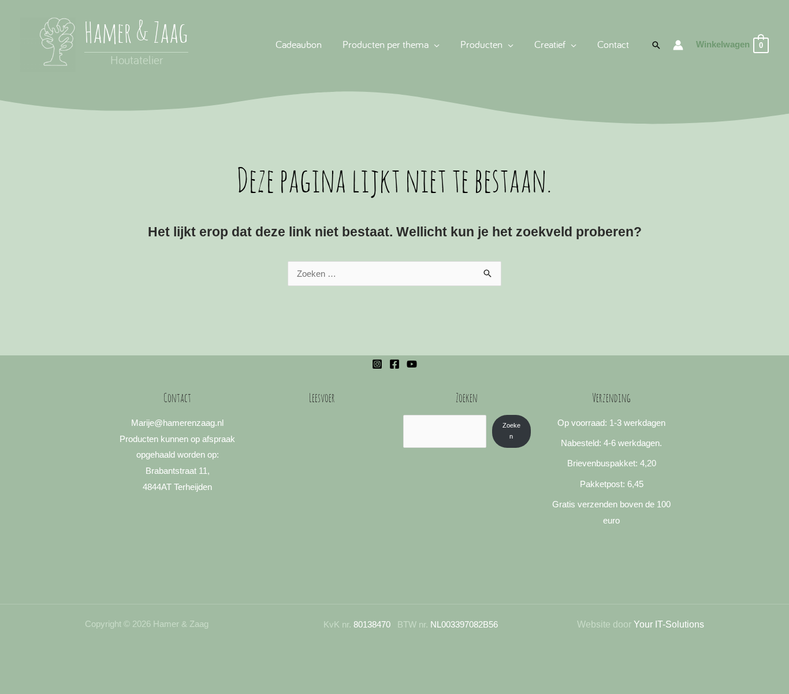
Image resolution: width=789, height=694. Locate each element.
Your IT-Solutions (669, 624)
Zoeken (511, 431)
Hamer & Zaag (136, 34)
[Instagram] (377, 364)
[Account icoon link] (678, 45)
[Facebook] (394, 364)
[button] (434, 44)
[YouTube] (412, 364)
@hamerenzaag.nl (189, 423)
